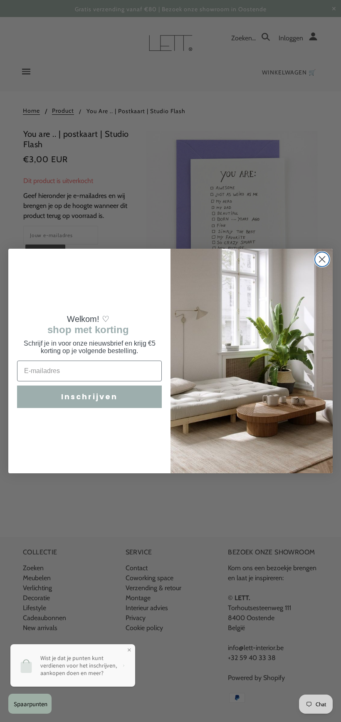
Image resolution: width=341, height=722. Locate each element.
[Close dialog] (322, 259)
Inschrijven (89, 396)
